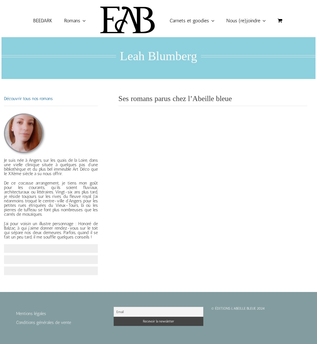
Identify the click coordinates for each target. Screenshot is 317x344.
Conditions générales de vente (43, 322)
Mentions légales (31, 313)
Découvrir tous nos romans (28, 98)
